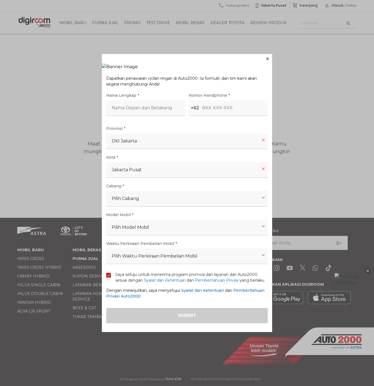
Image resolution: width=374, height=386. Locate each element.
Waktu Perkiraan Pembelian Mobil (141, 243)
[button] (187, 59)
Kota (112, 157)
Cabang (115, 186)
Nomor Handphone (209, 95)
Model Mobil (120, 214)
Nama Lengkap (122, 95)
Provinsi (115, 128)
